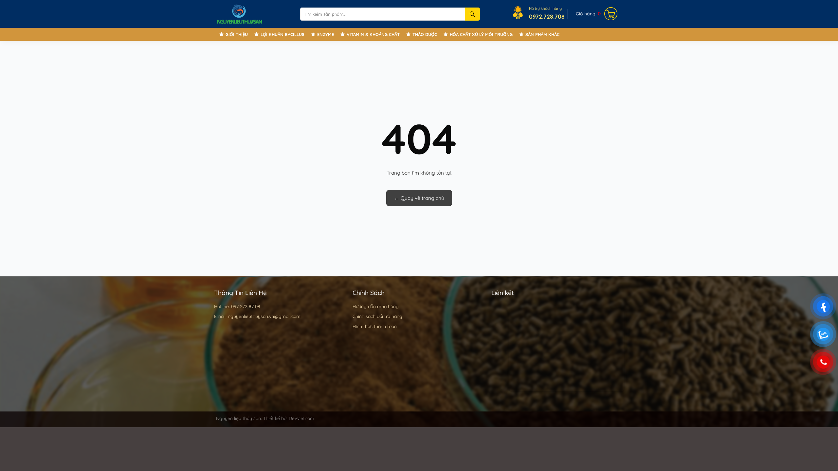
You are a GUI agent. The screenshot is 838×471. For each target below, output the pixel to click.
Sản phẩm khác (542, 34)
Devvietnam (301, 418)
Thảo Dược (424, 34)
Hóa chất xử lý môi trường (481, 34)
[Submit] (472, 14)
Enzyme (325, 34)
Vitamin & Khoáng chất (373, 34)
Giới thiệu (237, 34)
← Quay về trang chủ (419, 198)
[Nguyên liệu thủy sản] (253, 14)
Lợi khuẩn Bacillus (282, 34)
